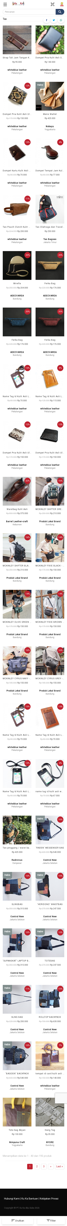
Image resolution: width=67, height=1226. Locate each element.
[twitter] (54, 20)
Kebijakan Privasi (49, 1198)
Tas (5, 19)
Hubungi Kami (12, 1198)
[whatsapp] (61, 20)
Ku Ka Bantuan (29, 1198)
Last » (59, 1166)
